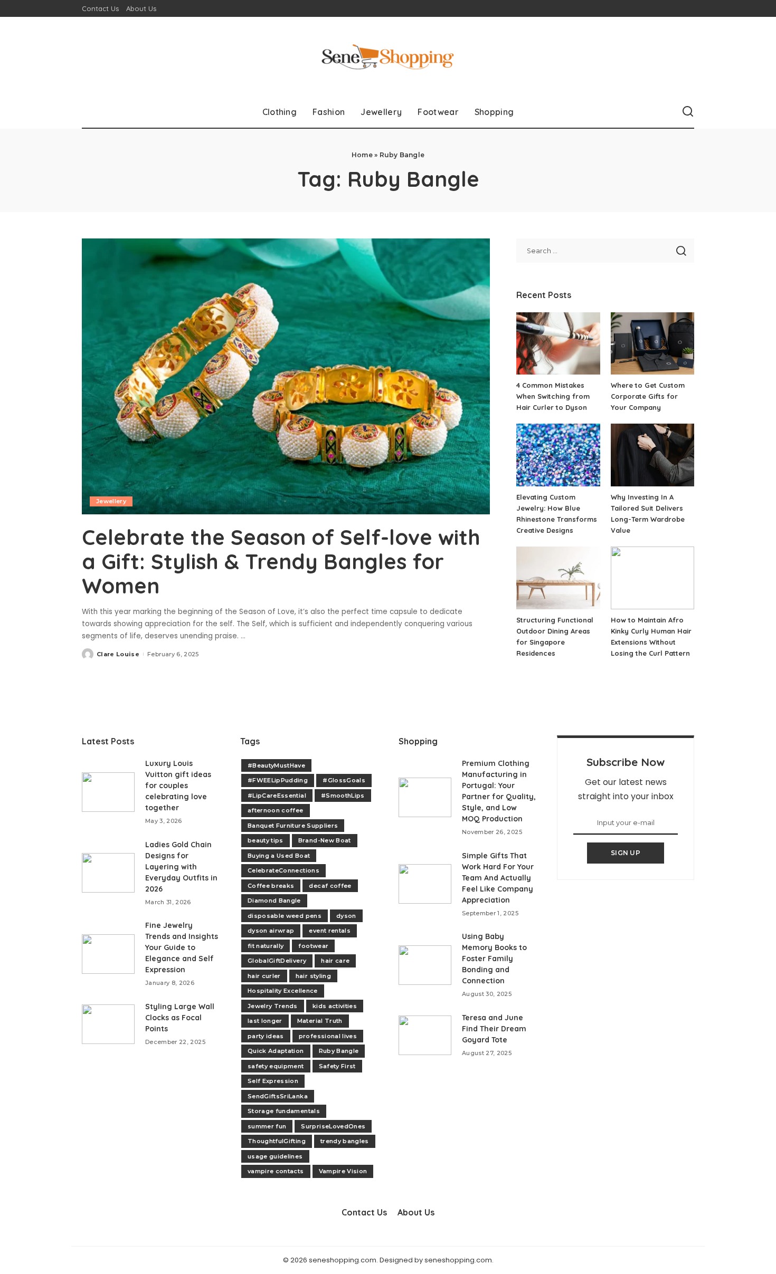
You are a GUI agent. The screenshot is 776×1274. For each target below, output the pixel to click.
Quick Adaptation (276, 1051)
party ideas (266, 1036)
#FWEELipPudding (278, 780)
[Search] (688, 112)
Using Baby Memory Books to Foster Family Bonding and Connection (494, 958)
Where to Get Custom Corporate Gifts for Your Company (648, 396)
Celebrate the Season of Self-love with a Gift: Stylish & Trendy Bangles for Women (281, 561)
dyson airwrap (271, 930)
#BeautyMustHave (276, 765)
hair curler (264, 976)
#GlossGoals (344, 780)
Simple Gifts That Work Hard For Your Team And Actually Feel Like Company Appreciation (498, 878)
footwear (313, 946)
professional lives (328, 1036)
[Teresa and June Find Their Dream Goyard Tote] (425, 1035)
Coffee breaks (271, 885)
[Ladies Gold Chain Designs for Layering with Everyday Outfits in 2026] (108, 873)
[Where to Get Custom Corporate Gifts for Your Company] (652, 343)
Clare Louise (118, 654)
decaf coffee (330, 885)
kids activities (335, 1006)
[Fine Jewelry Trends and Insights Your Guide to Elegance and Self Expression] (108, 954)
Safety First (337, 1066)
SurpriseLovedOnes (333, 1126)
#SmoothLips (343, 795)
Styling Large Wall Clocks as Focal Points (179, 1017)
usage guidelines (275, 1156)
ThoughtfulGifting (277, 1141)
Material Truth (320, 1020)
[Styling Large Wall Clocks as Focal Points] (108, 1024)
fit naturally (265, 946)
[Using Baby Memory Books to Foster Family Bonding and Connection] (425, 965)
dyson (346, 915)
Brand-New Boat (324, 840)
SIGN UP (625, 853)
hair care (335, 960)
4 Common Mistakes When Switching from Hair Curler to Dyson (553, 396)
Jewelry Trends (273, 1006)
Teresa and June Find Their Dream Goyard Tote (494, 1029)
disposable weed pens (284, 915)
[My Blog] (387, 56)
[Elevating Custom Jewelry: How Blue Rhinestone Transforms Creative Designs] (558, 455)
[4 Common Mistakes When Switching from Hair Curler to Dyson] (558, 343)
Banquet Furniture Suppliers (293, 825)
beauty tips (265, 840)
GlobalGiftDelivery (277, 960)
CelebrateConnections (283, 870)
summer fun (267, 1126)
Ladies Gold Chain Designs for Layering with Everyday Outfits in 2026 (181, 867)
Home (362, 155)
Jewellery (111, 501)
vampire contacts (276, 1171)
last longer (265, 1020)
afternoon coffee (276, 810)
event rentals (329, 930)
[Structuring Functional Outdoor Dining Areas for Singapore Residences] (558, 578)
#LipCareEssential (277, 795)
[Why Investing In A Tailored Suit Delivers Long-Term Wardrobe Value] (652, 455)
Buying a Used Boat (279, 855)
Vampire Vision (343, 1171)
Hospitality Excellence (283, 990)
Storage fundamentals (284, 1111)
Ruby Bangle (339, 1051)
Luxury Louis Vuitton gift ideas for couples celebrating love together (178, 785)
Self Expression (273, 1081)
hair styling (313, 976)
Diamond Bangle (274, 900)
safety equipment (276, 1066)
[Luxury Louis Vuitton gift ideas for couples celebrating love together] (108, 792)
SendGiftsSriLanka (278, 1096)
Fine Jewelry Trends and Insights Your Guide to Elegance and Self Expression (181, 947)
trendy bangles (344, 1141)
